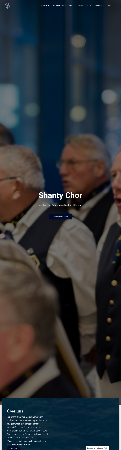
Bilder (80, 6)
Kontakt (111, 6)
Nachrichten (99, 6)
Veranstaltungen (59, 6)
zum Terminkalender (60, 216)
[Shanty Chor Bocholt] (7, 6)
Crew (71, 6)
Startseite (45, 6)
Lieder (89, 6)
